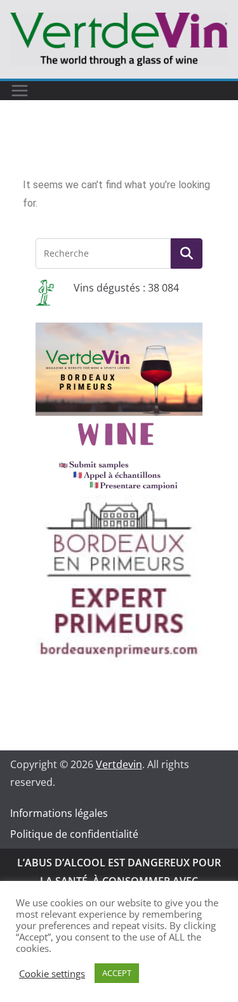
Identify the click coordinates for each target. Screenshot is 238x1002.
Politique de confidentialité (74, 834)
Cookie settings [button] (52, 973)
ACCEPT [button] (116, 973)
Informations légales (59, 813)
